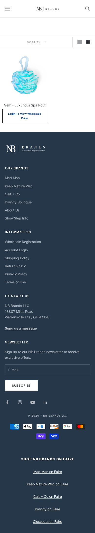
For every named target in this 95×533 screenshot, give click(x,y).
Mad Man (12, 178)
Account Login (16, 250)
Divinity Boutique (18, 202)
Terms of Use (15, 282)
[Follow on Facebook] (7, 402)
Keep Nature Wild (19, 186)
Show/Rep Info (16, 218)
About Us (12, 210)
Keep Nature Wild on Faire (47, 484)
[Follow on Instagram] (20, 402)
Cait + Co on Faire (47, 496)
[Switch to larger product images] (79, 42)
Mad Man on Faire (47, 472)
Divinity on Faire (47, 509)
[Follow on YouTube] (32, 402)
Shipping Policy (17, 258)
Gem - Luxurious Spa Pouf (25, 105)
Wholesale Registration (23, 242)
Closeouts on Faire (47, 521)
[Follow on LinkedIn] (45, 402)
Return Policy (15, 266)
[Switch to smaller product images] (88, 42)
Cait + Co (12, 194)
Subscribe (21, 385)
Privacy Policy (16, 274)
